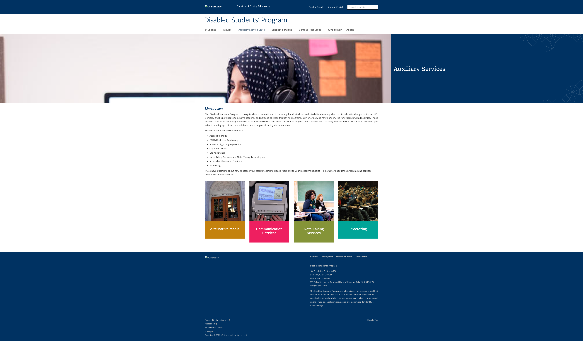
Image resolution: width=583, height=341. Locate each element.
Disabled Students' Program (245, 20)
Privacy (209, 331)
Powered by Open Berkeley (217, 320)
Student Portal (335, 7)
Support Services (282, 29)
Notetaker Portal (344, 256)
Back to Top (372, 320)
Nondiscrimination (214, 327)
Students (211, 29)
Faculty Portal (316, 7)
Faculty (227, 29)
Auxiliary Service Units (252, 29)
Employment (327, 256)
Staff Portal (361, 256)
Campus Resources (310, 29)
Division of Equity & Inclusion (254, 6)
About (350, 29)
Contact (314, 256)
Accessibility (211, 323)
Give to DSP (335, 29)
